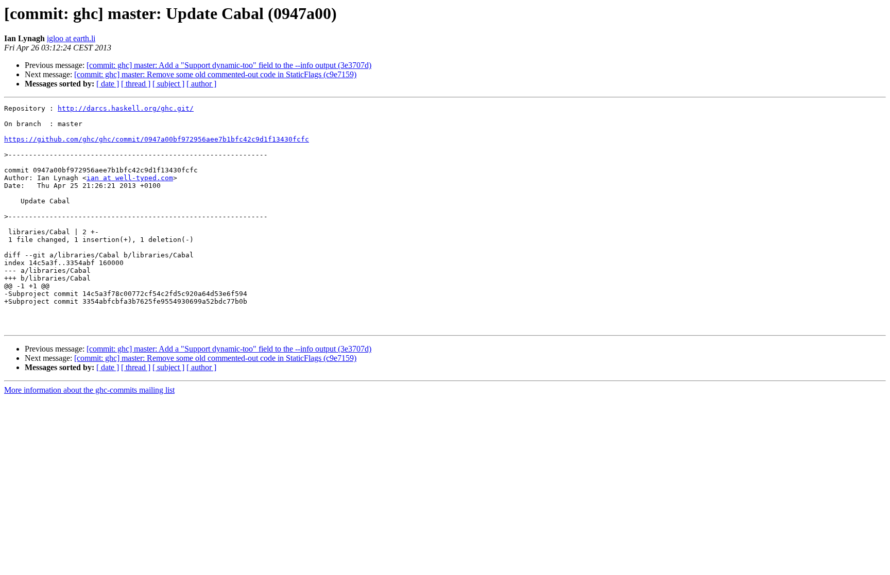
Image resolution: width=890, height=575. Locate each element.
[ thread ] (135, 83)
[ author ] (201, 83)
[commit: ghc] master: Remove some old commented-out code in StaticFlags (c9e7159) (215, 74)
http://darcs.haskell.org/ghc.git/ (126, 108)
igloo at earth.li (71, 38)
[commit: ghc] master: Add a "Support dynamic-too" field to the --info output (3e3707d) (229, 65)
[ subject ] (168, 83)
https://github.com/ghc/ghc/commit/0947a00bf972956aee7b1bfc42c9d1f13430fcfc (156, 139)
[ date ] (107, 83)
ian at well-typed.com (130, 178)
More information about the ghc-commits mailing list (89, 390)
